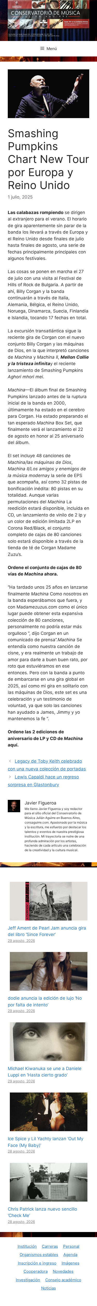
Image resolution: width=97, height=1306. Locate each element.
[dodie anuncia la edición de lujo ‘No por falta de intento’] (48, 987)
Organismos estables (39, 1254)
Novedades (63, 1271)
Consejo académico (63, 1279)
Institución (27, 1246)
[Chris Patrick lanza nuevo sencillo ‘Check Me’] (48, 1198)
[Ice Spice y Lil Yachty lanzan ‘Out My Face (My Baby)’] (48, 1127)
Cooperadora (36, 1271)
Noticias (48, 1288)
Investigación (28, 1279)
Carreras (50, 1246)
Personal (71, 1246)
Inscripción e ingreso (37, 1263)
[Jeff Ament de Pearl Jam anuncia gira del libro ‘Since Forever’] (48, 916)
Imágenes (70, 1263)
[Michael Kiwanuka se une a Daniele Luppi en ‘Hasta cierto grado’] (48, 1057)
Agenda (70, 1254)
